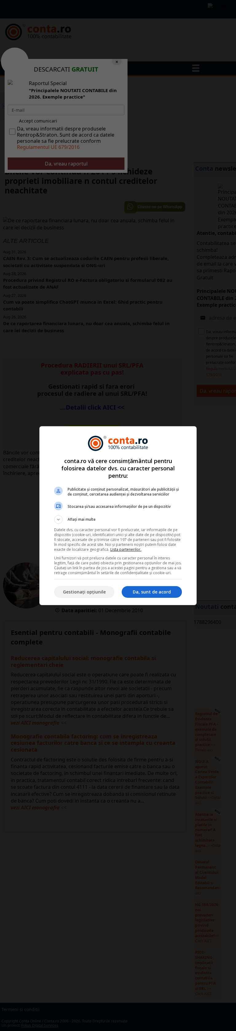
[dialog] (118, 515)
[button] (118, 519)
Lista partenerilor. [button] (125, 549)
